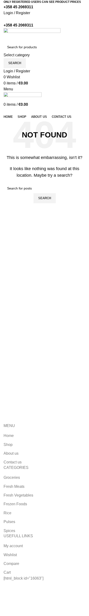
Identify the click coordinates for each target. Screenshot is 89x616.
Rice (7, 513)
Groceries (12, 477)
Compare (11, 564)
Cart (7, 572)
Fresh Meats (14, 486)
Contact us (13, 462)
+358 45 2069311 (18, 7)
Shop (8, 445)
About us (11, 453)
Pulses (9, 522)
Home (9, 436)
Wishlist (10, 555)
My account (13, 546)
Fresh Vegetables (18, 495)
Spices (9, 531)
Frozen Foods (15, 504)
